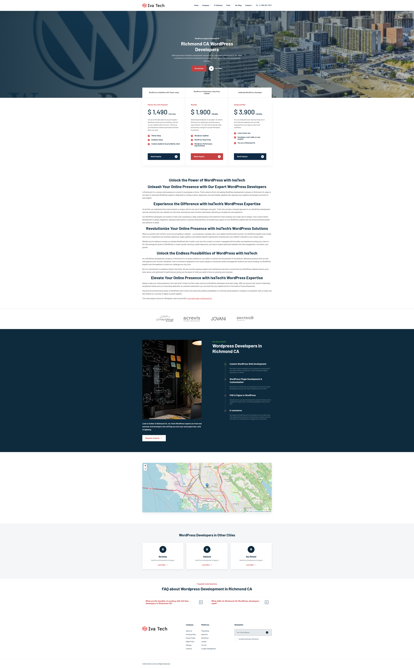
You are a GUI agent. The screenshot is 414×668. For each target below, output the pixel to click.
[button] (207, 485)
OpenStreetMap (259, 511)
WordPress (205, 638)
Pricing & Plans (191, 634)
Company (205, 5)
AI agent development (208, 649)
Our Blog (238, 5)
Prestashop (205, 631)
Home (196, 5)
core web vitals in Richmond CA (200, 298)
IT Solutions (218, 5)
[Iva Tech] (153, 5)
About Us (189, 631)
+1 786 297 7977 (265, 5)
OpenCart (204, 634)
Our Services (199, 68)
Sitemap (188, 645)
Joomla (203, 641)
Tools (228, 5)
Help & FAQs (190, 641)
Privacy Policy (190, 638)
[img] (207, 487)
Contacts (248, 5)
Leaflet (250, 511)
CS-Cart (203, 645)
